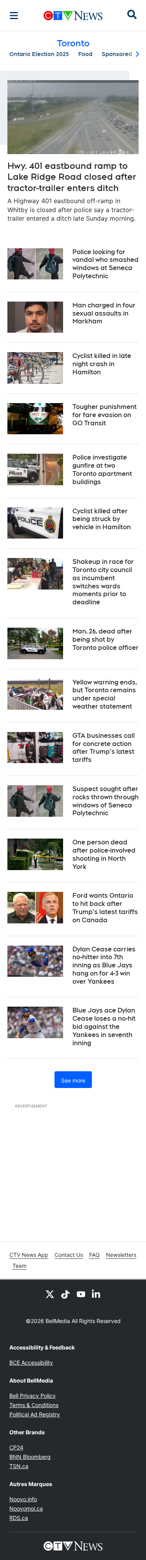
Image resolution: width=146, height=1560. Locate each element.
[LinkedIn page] (96, 1294)
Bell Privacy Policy (32, 1395)
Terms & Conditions (33, 1405)
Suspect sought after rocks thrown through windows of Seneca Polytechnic (105, 801)
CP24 (16, 1447)
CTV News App (28, 1254)
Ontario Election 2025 (39, 54)
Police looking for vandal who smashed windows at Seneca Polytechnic (105, 264)
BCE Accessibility (31, 1362)
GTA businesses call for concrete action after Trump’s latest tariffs (103, 747)
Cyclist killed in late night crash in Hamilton (101, 364)
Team (19, 1265)
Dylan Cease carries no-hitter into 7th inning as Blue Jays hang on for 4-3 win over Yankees (103, 965)
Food (85, 54)
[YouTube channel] (81, 1294)
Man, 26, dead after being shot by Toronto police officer (105, 639)
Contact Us (69, 1254)
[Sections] (14, 15)
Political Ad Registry (34, 1414)
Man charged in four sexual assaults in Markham (103, 313)
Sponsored (117, 54)
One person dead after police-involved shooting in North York (103, 854)
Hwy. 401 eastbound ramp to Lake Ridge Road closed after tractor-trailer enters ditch (71, 177)
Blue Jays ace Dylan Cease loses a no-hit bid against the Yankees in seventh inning (103, 1026)
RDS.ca (18, 1517)
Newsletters (121, 1254)
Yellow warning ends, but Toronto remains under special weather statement (104, 694)
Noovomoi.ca (26, 1508)
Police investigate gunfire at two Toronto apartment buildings (102, 469)
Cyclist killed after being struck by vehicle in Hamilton (101, 519)
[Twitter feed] (50, 1294)
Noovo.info (23, 1499)
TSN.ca (18, 1466)
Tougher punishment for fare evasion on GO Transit (104, 415)
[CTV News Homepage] (73, 15)
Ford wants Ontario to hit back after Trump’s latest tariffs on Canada (105, 907)
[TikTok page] (65, 1294)
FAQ (94, 1254)
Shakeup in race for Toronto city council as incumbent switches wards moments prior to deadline (103, 582)
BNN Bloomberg (30, 1456)
